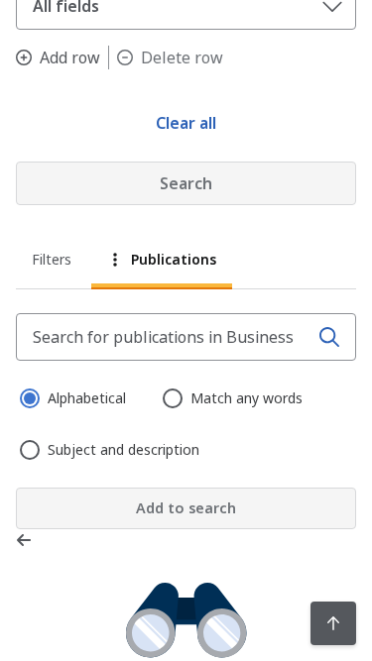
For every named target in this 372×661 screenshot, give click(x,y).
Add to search (186, 507)
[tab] (53, 262)
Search (186, 183)
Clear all (186, 123)
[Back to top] (333, 623)
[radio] (28, 396)
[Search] (329, 337)
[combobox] (164, 337)
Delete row (182, 57)
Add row (70, 57)
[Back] (28, 540)
